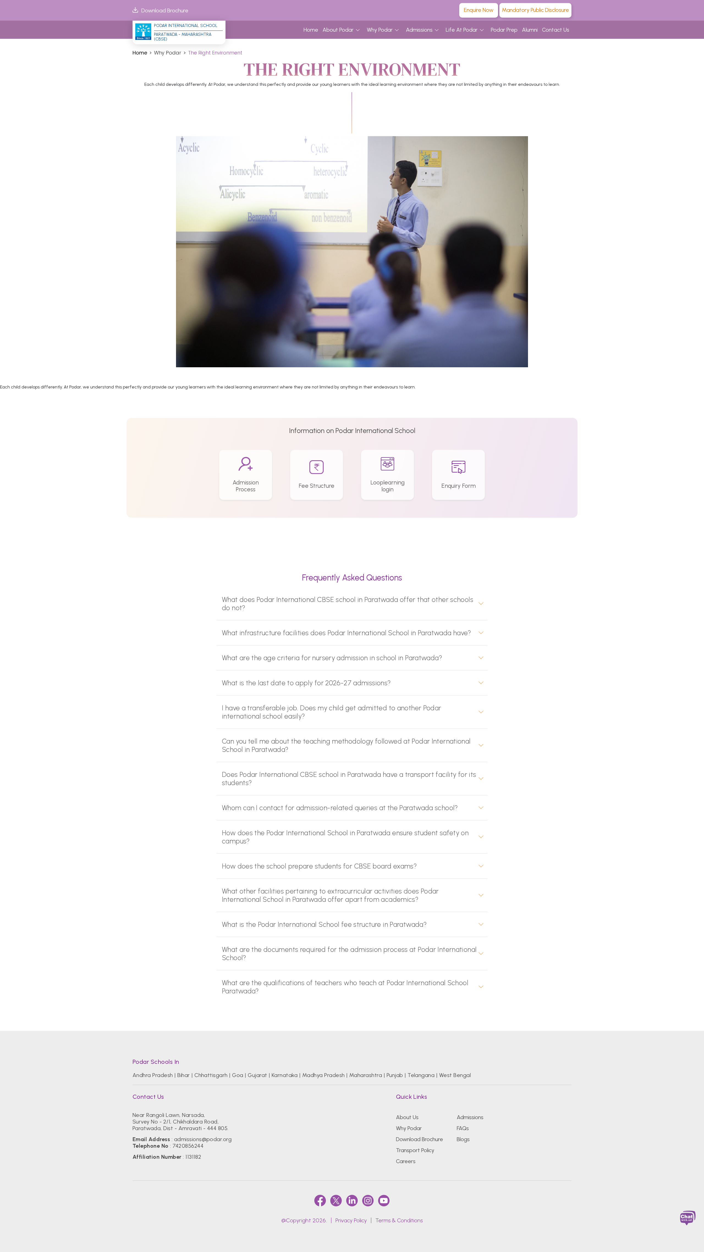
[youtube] (384, 1200)
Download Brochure (164, 10)
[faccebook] (320, 1200)
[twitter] (336, 1200)
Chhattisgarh (211, 1075)
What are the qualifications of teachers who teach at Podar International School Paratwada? (345, 987)
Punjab (395, 1075)
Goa (237, 1075)
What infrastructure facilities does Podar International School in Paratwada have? (346, 633)
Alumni (530, 29)
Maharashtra (365, 1075)
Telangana (421, 1075)
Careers (406, 1161)
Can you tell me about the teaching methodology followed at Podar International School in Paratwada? (346, 745)
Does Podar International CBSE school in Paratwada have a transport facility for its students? (349, 778)
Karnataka (285, 1075)
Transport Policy (415, 1150)
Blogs (463, 1139)
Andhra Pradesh (153, 1075)
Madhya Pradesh (323, 1075)
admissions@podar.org (203, 1139)
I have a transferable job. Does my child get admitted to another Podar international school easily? (331, 712)
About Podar (338, 29)
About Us (407, 1117)
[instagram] (368, 1200)
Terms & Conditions (399, 1220)
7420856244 (188, 1146)
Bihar (183, 1075)
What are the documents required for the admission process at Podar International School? (349, 953)
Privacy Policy (351, 1220)
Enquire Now (478, 10)
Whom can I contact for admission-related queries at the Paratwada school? (340, 808)
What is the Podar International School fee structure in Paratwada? (324, 924)
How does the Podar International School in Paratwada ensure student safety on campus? (345, 837)
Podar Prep (504, 29)
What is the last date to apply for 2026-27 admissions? (306, 683)
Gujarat (257, 1075)
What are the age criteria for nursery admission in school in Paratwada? (332, 658)
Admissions (419, 29)
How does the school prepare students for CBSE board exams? (319, 866)
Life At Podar (462, 29)
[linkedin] (352, 1200)
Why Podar (380, 29)
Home (311, 29)
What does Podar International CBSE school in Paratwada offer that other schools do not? (347, 603)
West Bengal (455, 1075)
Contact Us (555, 29)
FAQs (463, 1128)
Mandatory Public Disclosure (535, 10)
